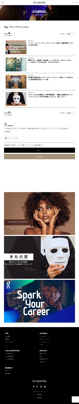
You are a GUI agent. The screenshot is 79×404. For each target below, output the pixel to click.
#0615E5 (23, 128)
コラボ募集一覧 (9, 353)
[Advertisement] (39, 176)
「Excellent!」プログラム (12, 128)
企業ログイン (43, 362)
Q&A (41, 356)
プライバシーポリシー (39, 391)
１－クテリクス (54, 128)
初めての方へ (43, 353)
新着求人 (7, 339)
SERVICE (43, 350)
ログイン (39, 150)
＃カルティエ (44, 128)
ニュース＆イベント (45, 342)
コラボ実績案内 (9, 359)
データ (41, 344)
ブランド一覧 (8, 342)
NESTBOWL (39, 2)
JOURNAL (44, 333)
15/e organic (64, 128)
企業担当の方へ (44, 359)
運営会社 (39, 398)
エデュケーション (44, 339)
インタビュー (43, 336)
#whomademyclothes (33, 128)
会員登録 (40, 156)
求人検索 (7, 336)
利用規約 (39, 394)
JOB (6, 333)
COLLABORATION (12, 350)
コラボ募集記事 (9, 356)
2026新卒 (7, 132)
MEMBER (8, 368)
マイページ (73, 2)
